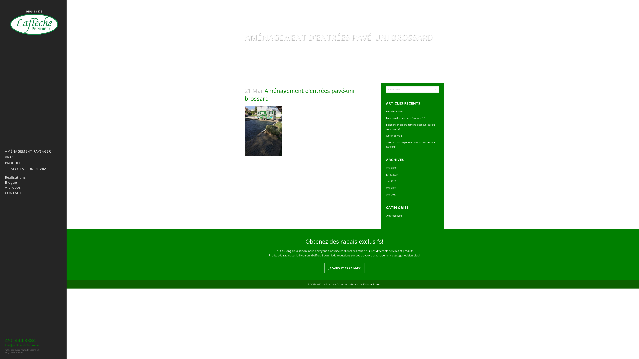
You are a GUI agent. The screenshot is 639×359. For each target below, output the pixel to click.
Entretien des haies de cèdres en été (405, 118)
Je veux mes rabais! (344, 268)
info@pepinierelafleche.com (22, 345)
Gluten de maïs (394, 135)
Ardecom (377, 284)
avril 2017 (391, 194)
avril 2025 (391, 187)
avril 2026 (391, 168)
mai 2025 (391, 181)
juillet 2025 (392, 174)
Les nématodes (394, 111)
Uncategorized (394, 215)
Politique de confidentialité (349, 284)
